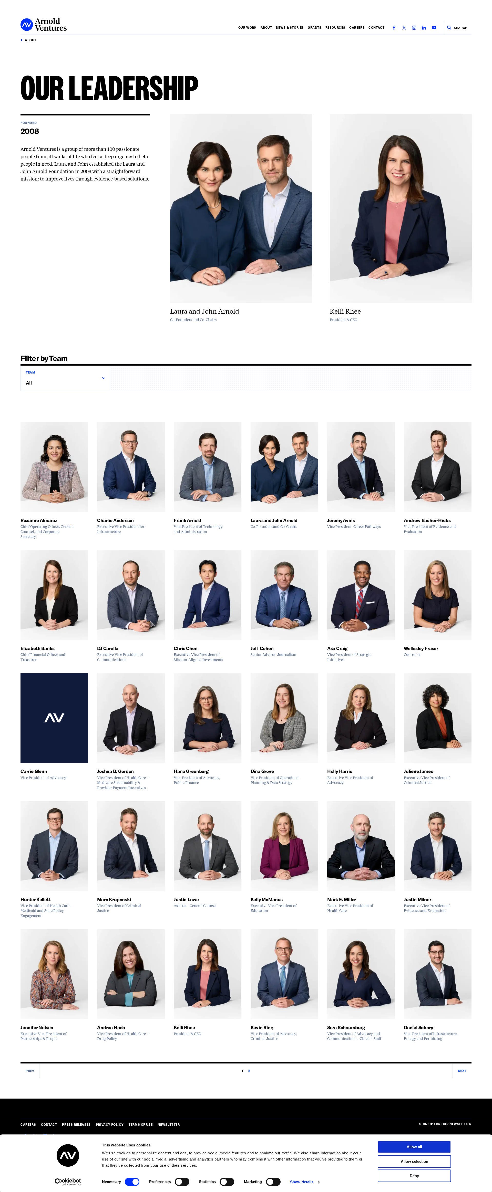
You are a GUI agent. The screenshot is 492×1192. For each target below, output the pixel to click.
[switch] (182, 1182)
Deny (414, 1176)
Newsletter (169, 1124)
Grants (315, 27)
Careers (357, 27)
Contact (376, 27)
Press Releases (76, 1124)
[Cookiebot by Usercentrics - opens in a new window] (68, 1182)
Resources (335, 27)
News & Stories (290, 27)
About (266, 27)
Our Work (247, 27)
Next (462, 1070)
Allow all (414, 1147)
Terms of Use (140, 1124)
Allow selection (414, 1161)
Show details (301, 1182)
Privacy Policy (110, 1124)
